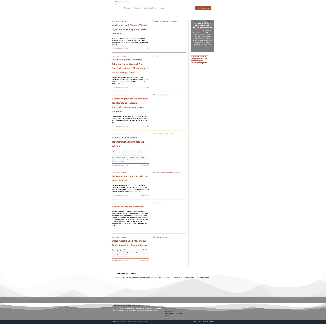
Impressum (206, 321)
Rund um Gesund (121, 21)
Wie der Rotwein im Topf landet (128, 206)
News (113, 21)
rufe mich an (154, 277)
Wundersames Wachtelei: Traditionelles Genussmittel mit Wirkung (128, 141)
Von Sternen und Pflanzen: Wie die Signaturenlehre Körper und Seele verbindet (129, 29)
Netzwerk (212, 321)
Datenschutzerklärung (197, 321)
